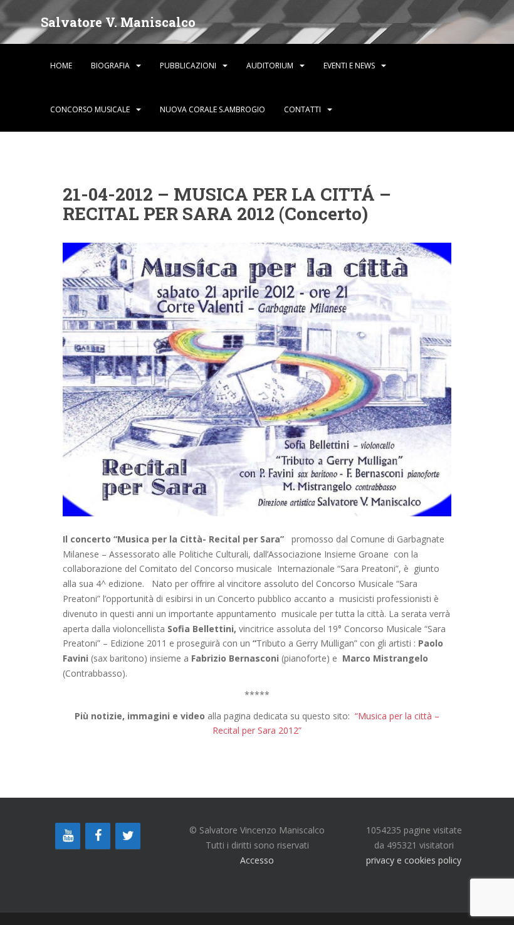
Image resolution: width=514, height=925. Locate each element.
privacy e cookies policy (413, 860)
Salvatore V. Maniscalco (118, 22)
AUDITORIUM (269, 65)
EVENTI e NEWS (349, 65)
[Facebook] (97, 836)
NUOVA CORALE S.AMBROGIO (212, 109)
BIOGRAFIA (110, 65)
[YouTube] (67, 836)
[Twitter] (127, 836)
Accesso (257, 860)
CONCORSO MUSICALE (90, 109)
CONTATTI (302, 109)
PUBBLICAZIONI (188, 65)
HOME (61, 65)
